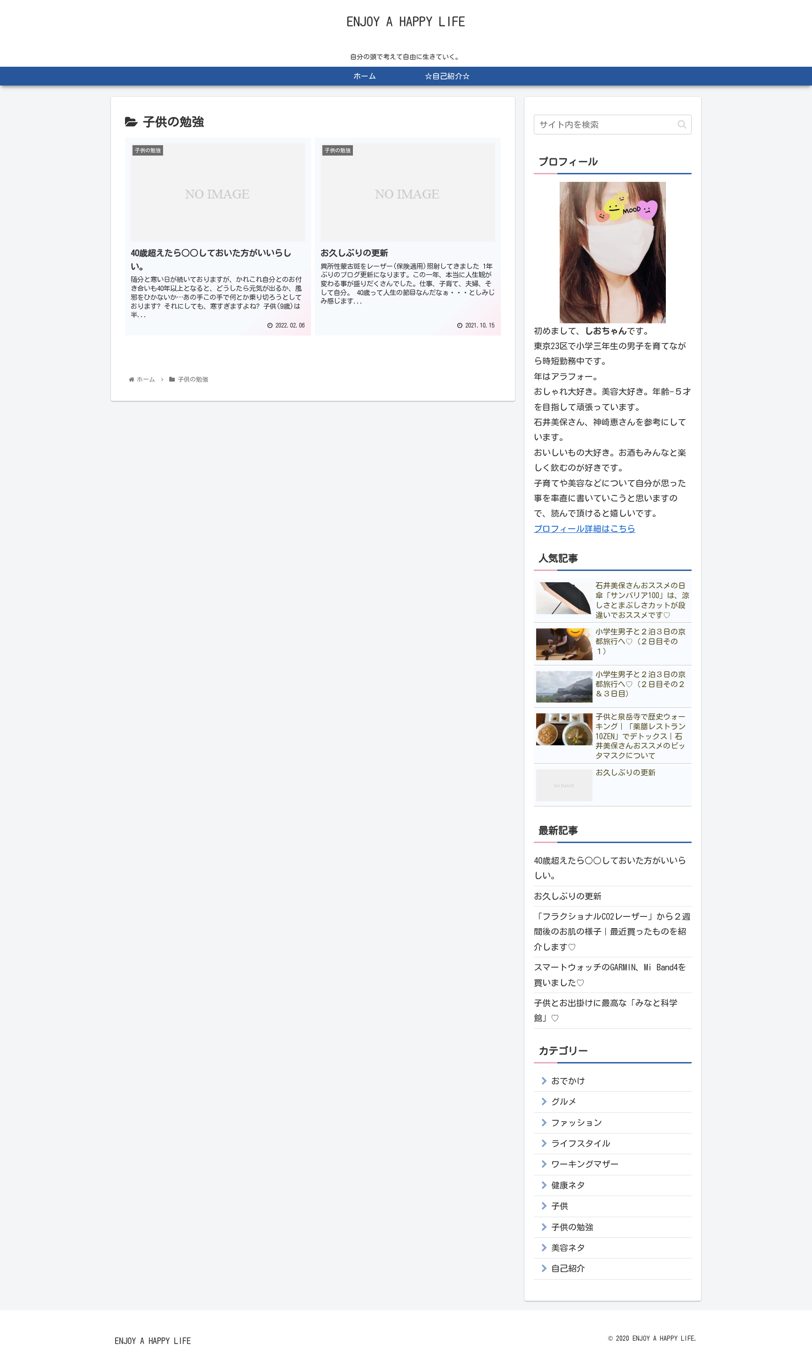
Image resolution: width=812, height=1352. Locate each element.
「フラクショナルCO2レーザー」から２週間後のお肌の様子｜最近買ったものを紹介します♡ (612, 931)
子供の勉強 (572, 1227)
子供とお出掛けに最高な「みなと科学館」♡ (606, 1010)
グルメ (564, 1101)
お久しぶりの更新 (567, 896)
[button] (682, 124)
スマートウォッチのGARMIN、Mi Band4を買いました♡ (610, 974)
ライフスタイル (580, 1143)
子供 (559, 1206)
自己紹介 (568, 1268)
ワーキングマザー (585, 1164)
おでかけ (568, 1081)
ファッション (576, 1122)
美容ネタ (568, 1247)
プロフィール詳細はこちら (584, 528)
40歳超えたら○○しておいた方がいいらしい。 (610, 868)
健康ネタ (568, 1185)
